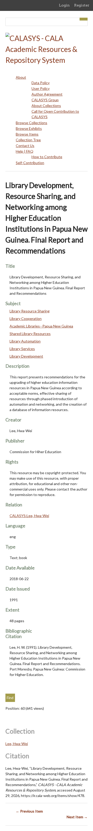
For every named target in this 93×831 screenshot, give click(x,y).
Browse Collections (31, 122)
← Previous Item (29, 811)
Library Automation (25, 341)
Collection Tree (28, 140)
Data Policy (41, 83)
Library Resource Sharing (30, 311)
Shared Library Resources (30, 333)
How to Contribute (47, 157)
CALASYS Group (45, 100)
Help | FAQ (24, 151)
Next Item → (77, 817)
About (21, 77)
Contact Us (25, 145)
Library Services (22, 348)
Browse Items (27, 134)
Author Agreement (47, 94)
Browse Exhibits (29, 128)
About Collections (46, 105)
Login (64, 5)
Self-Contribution (30, 162)
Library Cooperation (26, 318)
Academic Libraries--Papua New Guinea (41, 326)
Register (81, 5)
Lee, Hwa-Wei (16, 743)
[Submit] (84, 19)
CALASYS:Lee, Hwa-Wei (29, 515)
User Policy (41, 88)
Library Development (26, 356)
